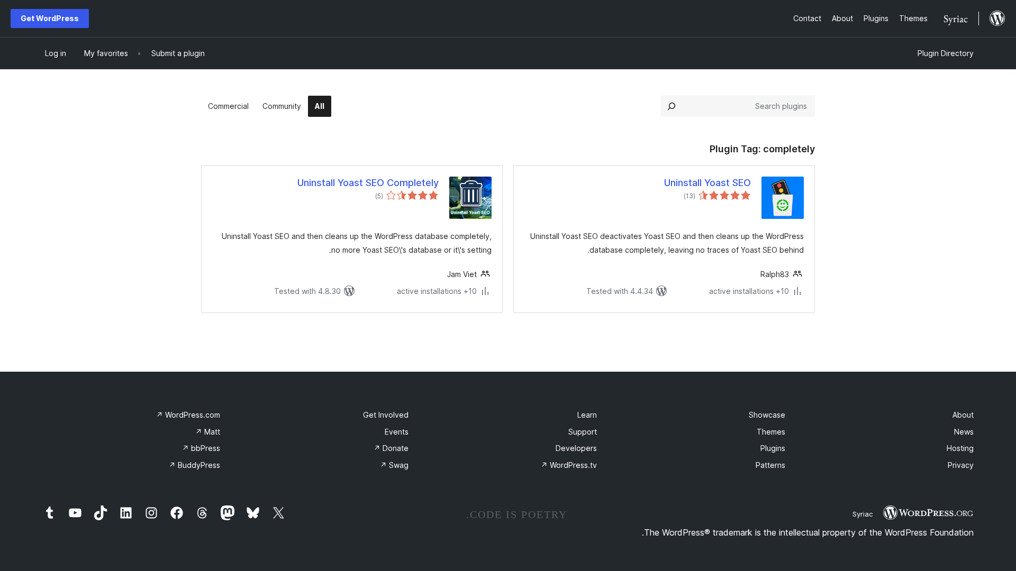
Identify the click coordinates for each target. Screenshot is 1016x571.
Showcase (767, 414)
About (963, 414)
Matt (207, 431)
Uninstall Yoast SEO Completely (368, 182)
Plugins (772, 448)
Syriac (862, 514)
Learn (587, 414)
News (964, 431)
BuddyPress (194, 465)
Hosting (960, 448)
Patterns (770, 465)
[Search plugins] (671, 106)
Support (582, 431)
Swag (394, 465)
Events (397, 431)
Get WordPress (50, 18)
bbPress (201, 448)
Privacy (961, 465)
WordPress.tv (569, 465)
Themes (771, 431)
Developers (576, 448)
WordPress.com (188, 414)
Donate (391, 448)
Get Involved (386, 414)
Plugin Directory (946, 53)
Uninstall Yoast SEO (707, 182)
